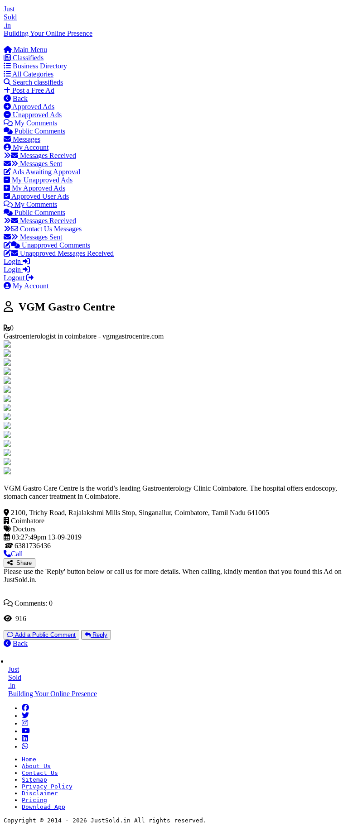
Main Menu (29, 49)
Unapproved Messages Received (66, 253)
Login (13, 261)
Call (17, 554)
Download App (43, 806)
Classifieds (27, 58)
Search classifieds (37, 82)
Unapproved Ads (36, 115)
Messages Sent (40, 163)
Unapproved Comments (55, 245)
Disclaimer (40, 793)
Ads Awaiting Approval (45, 172)
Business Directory (39, 66)
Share (22, 562)
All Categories (32, 74)
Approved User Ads (39, 196)
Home (29, 759)
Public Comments (39, 131)
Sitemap (34, 779)
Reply (99, 634)
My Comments (35, 123)
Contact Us (40, 772)
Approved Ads (32, 106)
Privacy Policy (47, 786)
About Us (36, 766)
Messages (25, 139)
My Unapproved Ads (41, 180)
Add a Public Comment (44, 634)
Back (20, 98)
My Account (29, 147)
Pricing (34, 800)
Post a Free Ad (32, 90)
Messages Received (47, 155)
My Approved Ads (37, 188)
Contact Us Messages (50, 229)
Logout (15, 278)
